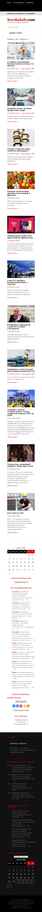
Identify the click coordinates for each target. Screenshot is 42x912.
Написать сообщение (18, 743)
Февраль (23, 39)
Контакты (29, 3)
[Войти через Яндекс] (20, 706)
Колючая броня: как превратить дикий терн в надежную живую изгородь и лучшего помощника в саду (23, 665)
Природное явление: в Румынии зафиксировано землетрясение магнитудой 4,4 (23, 625)
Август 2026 (21, 548)
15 (28, 562)
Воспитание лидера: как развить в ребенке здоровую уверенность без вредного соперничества (22, 596)
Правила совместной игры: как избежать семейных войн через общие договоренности (23, 823)
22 (29, 566)
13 (21, 562)
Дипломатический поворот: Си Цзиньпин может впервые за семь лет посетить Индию (22, 646)
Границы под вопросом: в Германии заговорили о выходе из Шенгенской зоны (21, 606)
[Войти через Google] (24, 706)
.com (21, 19)
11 (13, 562)
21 (24, 566)
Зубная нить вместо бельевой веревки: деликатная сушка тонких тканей (22, 615)
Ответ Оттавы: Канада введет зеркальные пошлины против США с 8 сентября (22, 814)
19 (17, 566)
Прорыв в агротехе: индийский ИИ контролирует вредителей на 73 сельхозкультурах (23, 843)
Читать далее (13, 81)
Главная (10, 39)
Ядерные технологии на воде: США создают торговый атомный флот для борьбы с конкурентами (23, 655)
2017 (16, 39)
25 (13, 570)
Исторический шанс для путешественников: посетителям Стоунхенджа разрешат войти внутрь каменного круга (22, 833)
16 (32, 562)
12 (17, 562)
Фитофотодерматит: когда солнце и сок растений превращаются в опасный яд (23, 675)
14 (25, 562)
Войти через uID (21, 701)
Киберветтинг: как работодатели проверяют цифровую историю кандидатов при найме (23, 684)
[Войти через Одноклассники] (28, 706)
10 (9, 562)
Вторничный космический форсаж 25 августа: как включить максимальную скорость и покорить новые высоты (23, 636)
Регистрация (18, 3)
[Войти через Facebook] (17, 706)
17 (9, 566)
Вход (9, 3)
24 (9, 570)
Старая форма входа (21, 710)
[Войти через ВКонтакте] (13, 706)
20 (21, 566)
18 (13, 566)
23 (33, 566)
